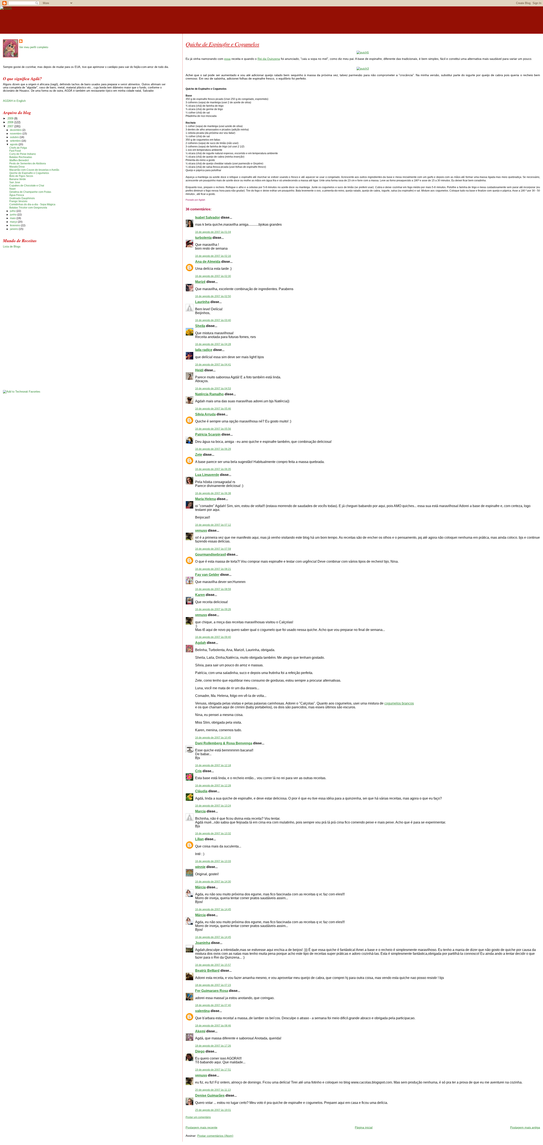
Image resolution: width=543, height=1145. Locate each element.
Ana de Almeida (207, 261)
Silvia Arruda (205, 414)
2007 (10, 126)
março (14, 221)
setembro (15, 140)
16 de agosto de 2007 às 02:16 (213, 255)
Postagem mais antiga (525, 1127)
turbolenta (203, 237)
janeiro (14, 229)
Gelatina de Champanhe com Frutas (30, 192)
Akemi (200, 1031)
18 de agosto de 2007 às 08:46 (213, 1025)
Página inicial (363, 1127)
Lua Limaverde (207, 475)
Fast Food (15, 151)
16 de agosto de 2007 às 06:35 (213, 469)
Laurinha (202, 302)
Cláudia (201, 791)
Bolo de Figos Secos (21, 176)
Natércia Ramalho (209, 394)
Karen (200, 595)
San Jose (14, 182)
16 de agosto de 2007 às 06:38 (213, 493)
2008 (10, 122)
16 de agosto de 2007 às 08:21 (213, 569)
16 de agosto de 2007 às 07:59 (213, 548)
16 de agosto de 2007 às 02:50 (213, 296)
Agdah (200, 642)
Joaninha (202, 943)
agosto (14, 144)
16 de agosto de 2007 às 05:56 (213, 428)
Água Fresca (16, 195)
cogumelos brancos (399, 703)
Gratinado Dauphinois (22, 198)
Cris (198, 771)
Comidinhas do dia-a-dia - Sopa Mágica (32, 204)
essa (227, 58)
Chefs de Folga (18, 148)
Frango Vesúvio (18, 201)
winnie (200, 867)
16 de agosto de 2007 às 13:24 (213, 805)
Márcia (200, 887)
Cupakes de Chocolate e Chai (26, 185)
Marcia (200, 811)
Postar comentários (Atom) (215, 1135)
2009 (10, 118)
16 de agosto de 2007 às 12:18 (213, 765)
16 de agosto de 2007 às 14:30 (213, 881)
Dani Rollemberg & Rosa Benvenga (223, 743)
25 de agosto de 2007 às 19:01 (213, 1110)
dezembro (16, 130)
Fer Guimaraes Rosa (211, 991)
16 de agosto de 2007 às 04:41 (213, 364)
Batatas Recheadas (20, 157)
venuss (201, 530)
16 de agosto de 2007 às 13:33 (213, 861)
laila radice (203, 350)
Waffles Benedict (19, 160)
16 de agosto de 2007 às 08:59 (213, 589)
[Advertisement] (235, 1120)
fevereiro (15, 225)
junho (13, 214)
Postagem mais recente (201, 1127)
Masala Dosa (17, 166)
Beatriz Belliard (207, 970)
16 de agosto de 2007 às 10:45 (213, 737)
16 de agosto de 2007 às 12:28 (213, 785)
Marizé (200, 282)
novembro (16, 133)
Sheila (200, 326)
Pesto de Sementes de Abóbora (27, 163)
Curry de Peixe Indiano (22, 154)
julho (13, 211)
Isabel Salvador (207, 217)
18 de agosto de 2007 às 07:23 (213, 985)
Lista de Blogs (12, 246)
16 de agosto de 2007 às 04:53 (213, 388)
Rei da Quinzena (269, 58)
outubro (15, 137)
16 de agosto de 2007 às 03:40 (213, 320)
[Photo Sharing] (363, 52)
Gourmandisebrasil (210, 554)
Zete (198, 454)
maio (13, 218)
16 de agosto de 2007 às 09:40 (213, 637)
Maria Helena (205, 499)
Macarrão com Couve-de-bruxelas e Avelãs (34, 170)
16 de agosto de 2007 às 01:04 (213, 232)
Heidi (199, 370)
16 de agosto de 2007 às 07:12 (213, 524)
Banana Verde (17, 179)
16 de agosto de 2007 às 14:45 (213, 909)
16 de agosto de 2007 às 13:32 (213, 833)
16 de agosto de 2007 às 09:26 (213, 609)
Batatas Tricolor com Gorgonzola (28, 207)
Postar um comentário (198, 1117)
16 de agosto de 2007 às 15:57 (213, 964)
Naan (12, 188)
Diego (200, 1051)
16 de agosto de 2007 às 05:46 (213, 408)
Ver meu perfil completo (33, 47)
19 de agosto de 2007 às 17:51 (213, 1069)
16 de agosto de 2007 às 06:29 (213, 448)
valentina (202, 1011)
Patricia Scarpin (208, 434)
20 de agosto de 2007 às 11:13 (213, 1089)
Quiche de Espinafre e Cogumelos (222, 44)
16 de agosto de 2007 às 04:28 (213, 344)
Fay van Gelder (207, 574)
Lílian (199, 839)
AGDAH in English (14, 100)
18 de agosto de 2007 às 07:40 (213, 1005)
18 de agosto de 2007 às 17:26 (213, 1045)
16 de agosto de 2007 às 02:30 (213, 276)
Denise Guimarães (210, 1095)
